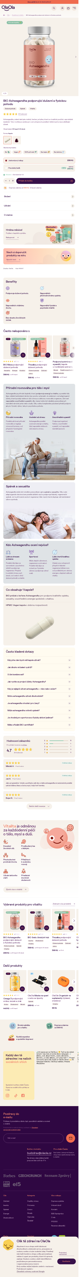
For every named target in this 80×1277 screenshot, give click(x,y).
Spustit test (11, 259)
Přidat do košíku (26, 181)
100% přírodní (29, 152)
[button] (76, 57)
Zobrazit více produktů (62, 904)
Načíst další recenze (37, 806)
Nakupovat (10, 237)
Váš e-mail (11, 1138)
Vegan (16, 152)
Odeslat (70, 1138)
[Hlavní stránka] (8, 8)
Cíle (8, 15)
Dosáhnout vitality (18, 15)
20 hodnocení (22, 114)
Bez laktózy (58, 152)
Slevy (32, 2)
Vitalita (32, 108)
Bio (6, 152)
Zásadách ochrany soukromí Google (30, 1271)
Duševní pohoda (10, 108)
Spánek (22, 108)
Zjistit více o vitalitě (14, 889)
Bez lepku (44, 152)
